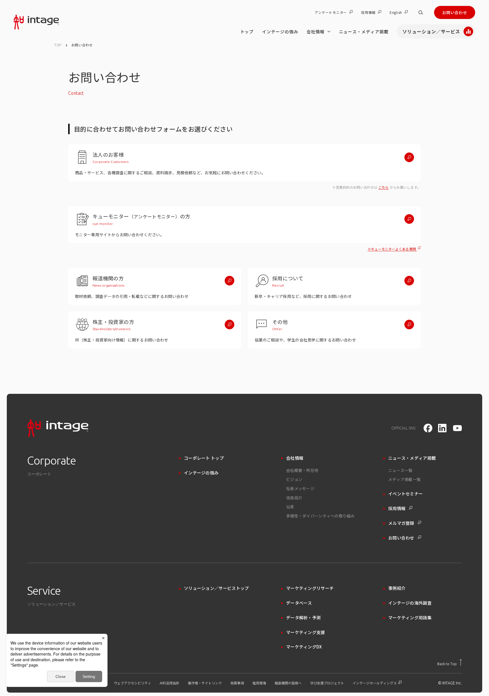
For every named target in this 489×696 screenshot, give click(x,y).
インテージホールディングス (375, 683)
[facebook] (427, 428)
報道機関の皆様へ (288, 683)
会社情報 (315, 32)
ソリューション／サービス (431, 31)
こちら (383, 187)
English (396, 12)
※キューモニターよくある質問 (392, 248)
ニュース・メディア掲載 (364, 32)
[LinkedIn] (442, 428)
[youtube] (457, 428)
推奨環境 (259, 683)
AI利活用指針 (169, 683)
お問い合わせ (454, 12)
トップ (247, 32)
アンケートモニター (331, 12)
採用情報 (368, 12)
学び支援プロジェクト (327, 683)
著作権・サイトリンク (205, 683)
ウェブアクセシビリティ (132, 683)
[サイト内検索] (420, 12)
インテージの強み (280, 32)
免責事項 (237, 683)
